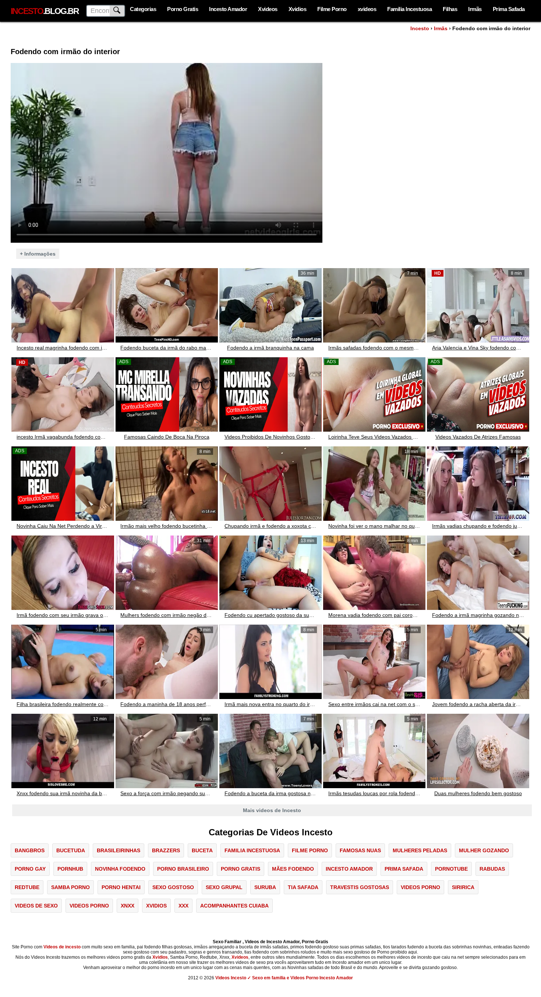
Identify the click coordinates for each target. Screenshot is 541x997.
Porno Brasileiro (183, 869)
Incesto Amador (228, 9)
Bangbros (30, 850)
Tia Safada (303, 887)
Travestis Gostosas (359, 887)
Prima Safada (509, 9)
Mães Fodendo (293, 869)
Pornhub (70, 869)
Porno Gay (30, 869)
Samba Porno (70, 887)
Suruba (265, 887)
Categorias (143, 9)
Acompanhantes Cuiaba (234, 906)
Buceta (202, 850)
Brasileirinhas (118, 850)
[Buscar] (117, 11)
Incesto (419, 28)
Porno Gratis (182, 9)
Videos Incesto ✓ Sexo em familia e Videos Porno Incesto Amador (284, 977)
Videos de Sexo (36, 906)
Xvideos (267, 9)
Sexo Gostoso (173, 887)
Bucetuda (70, 850)
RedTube (27, 887)
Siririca (463, 887)
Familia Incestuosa (409, 9)
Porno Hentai (121, 887)
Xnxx (127, 906)
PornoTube (451, 869)
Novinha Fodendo (120, 869)
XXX (183, 906)
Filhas (450, 9)
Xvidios (298, 9)
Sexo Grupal (224, 887)
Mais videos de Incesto (272, 810)
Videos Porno (420, 887)
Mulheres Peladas (420, 850)
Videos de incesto (62, 946)
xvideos (367, 9)
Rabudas (492, 869)
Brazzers (166, 850)
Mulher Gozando (484, 850)
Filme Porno (332, 9)
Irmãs (475, 9)
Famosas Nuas (360, 850)
